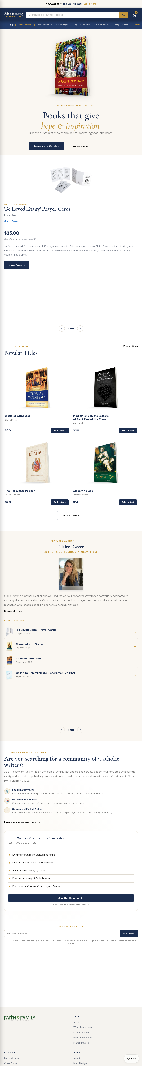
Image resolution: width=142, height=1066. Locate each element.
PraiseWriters (11, 1058)
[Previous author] (62, 730)
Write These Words (83, 1027)
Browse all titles (13, 611)
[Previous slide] (62, 328)
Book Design (80, 1063)
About (76, 1058)
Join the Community (71, 898)
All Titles (77, 1022)
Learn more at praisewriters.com (22, 822)
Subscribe (128, 933)
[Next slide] (80, 328)
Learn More (89, 3)
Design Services (121, 25)
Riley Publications (81, 25)
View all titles (130, 346)
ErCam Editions (101, 25)
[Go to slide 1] (68, 328)
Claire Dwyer (62, 25)
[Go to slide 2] (72, 328)
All (11, 25)
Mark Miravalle (45, 25)
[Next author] (80, 730)
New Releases (79, 146)
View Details (17, 265)
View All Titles (71, 515)
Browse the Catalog (46, 146)
